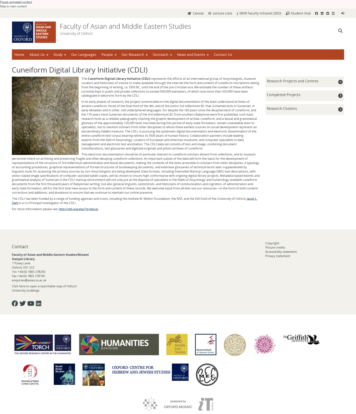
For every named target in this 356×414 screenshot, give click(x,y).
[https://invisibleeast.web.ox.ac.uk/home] (235, 345)
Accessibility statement (281, 252)
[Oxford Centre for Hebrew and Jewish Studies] (150, 372)
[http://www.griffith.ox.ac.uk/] (301, 339)
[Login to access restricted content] (342, 13)
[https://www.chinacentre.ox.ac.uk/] (30, 375)
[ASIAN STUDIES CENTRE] (94, 375)
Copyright (272, 243)
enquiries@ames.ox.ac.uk (29, 280)
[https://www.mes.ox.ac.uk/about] (177, 344)
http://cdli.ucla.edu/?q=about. (78, 209)
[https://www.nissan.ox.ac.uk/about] (205, 344)
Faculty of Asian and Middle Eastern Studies (125, 26)
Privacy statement (277, 256)
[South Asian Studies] (64, 374)
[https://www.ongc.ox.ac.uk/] (264, 345)
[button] (340, 30)
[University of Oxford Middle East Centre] (207, 375)
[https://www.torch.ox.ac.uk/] (43, 344)
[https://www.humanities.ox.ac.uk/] (119, 344)
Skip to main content (13, 6)
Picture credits (275, 247)
